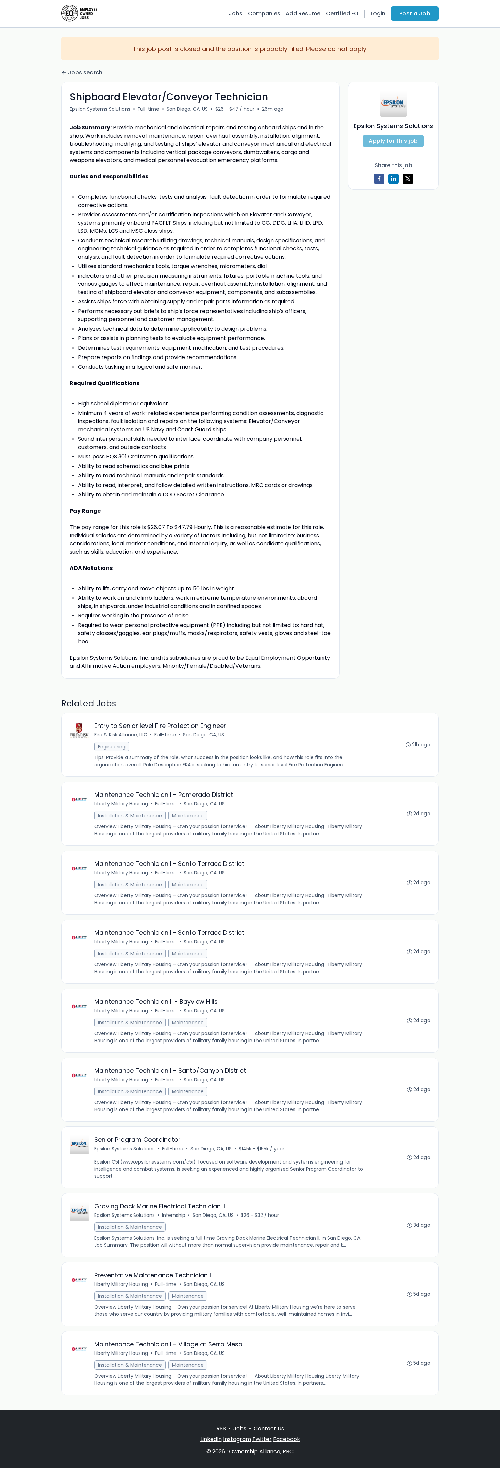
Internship (173, 1215)
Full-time (148, 109)
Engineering (112, 746)
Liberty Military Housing (121, 803)
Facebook (286, 1439)
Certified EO (342, 13)
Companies (264, 13)
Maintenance (188, 815)
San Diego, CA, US (187, 109)
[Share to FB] (379, 179)
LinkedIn (211, 1439)
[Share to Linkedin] (393, 179)
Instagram (237, 1439)
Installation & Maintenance (130, 815)
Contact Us (269, 1428)
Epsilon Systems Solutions (100, 109)
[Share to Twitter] (408, 179)
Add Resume (303, 13)
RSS (221, 1428)
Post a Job (414, 13)
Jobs (236, 13)
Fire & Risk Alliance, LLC (120, 734)
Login (378, 13)
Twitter (262, 1439)
